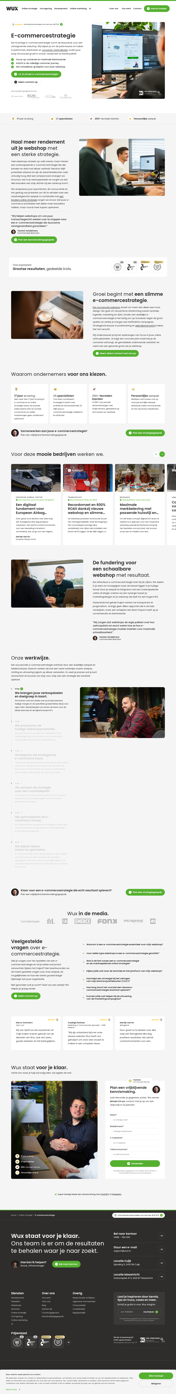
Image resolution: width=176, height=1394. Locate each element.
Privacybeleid (79, 1305)
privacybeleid (145, 1173)
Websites (15, 1301)
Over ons (113, 8)
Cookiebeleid (79, 1309)
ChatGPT (104, 1194)
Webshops (16, 1305)
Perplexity (116, 1194)
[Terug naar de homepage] (12, 8)
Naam (113, 1115)
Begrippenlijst (79, 1312)
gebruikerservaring (145, 325)
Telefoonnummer (119, 1149)
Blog (44, 1305)
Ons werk (126, 8)
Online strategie (29, 8)
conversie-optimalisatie (55, 50)
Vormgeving (46, 8)
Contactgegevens (50, 1312)
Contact (137, 8)
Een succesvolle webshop (106, 307)
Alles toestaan (156, 1376)
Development (61, 8)
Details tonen (11, 1389)
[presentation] (162, 454)
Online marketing (78, 8)
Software (15, 1309)
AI (90, 8)
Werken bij (47, 1309)
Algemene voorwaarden (84, 1301)
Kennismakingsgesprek (53, 1316)
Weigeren (156, 1383)
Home (13, 1215)
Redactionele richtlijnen (84, 1298)
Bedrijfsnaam (117, 1126)
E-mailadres (116, 1138)
